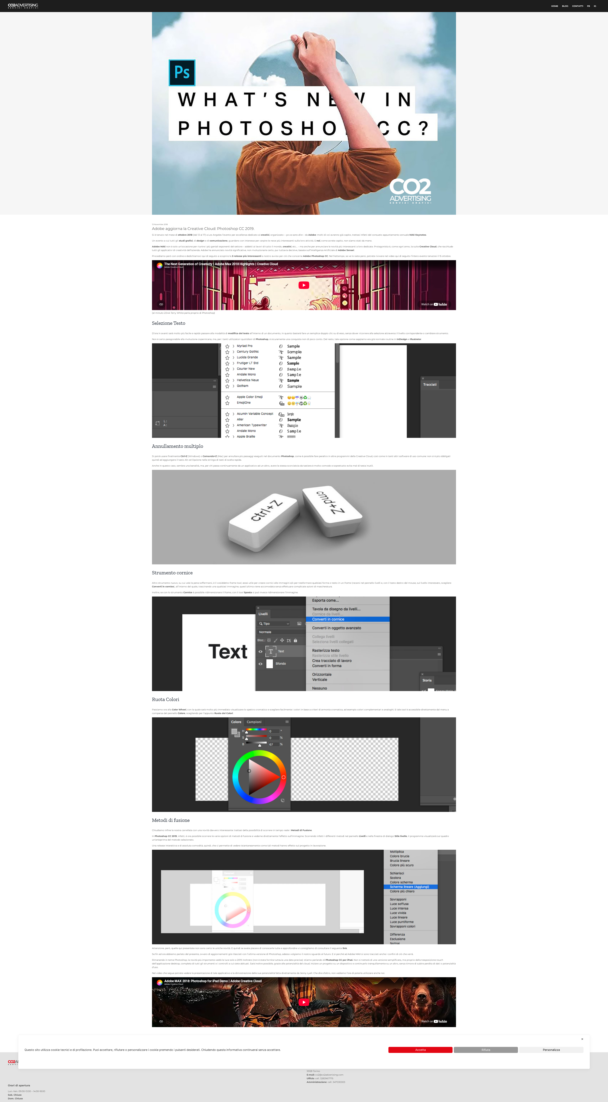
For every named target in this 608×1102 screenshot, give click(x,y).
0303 (342, 1082)
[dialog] (304, 1052)
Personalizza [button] (551, 1049)
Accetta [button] (420, 1049)
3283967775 (326, 1078)
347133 (336, 1082)
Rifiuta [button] (486, 1049)
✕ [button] (582, 1039)
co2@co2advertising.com (329, 1074)
